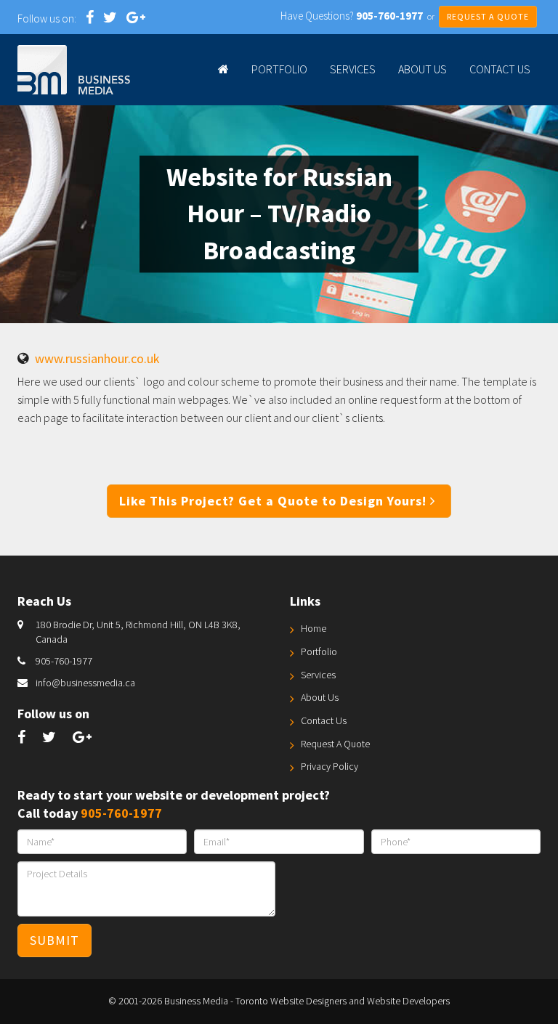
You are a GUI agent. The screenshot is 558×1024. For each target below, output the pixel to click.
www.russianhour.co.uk (97, 358)
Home (313, 628)
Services (353, 69)
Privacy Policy (329, 766)
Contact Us (499, 69)
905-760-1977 (64, 660)
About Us (422, 69)
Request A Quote (335, 743)
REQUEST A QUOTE (488, 16)
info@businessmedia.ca (85, 682)
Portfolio (279, 69)
